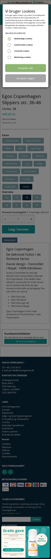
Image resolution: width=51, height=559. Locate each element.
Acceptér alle (25, 68)
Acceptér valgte (25, 78)
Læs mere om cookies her (15, 33)
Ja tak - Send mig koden (13, 550)
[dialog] (25, 279)
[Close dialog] (48, 528)
